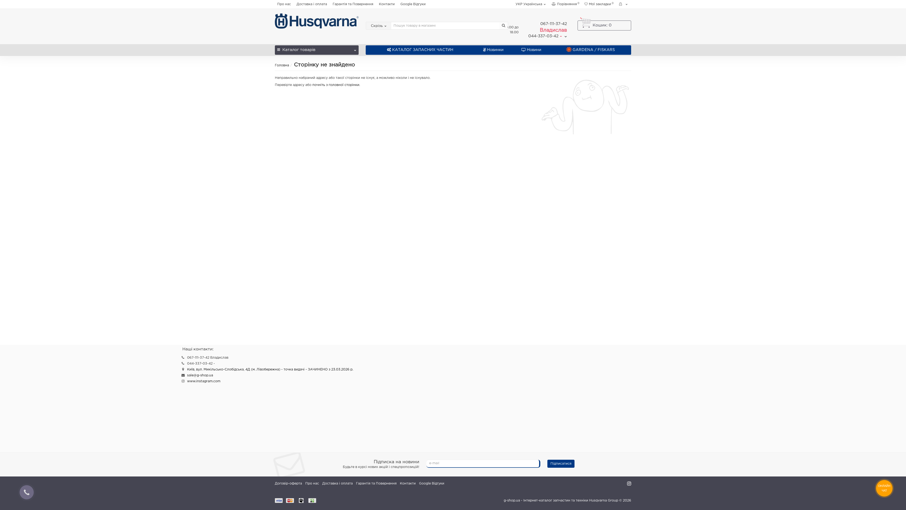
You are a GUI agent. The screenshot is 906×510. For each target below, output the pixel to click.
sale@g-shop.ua (200, 375)
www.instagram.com (203, 381)
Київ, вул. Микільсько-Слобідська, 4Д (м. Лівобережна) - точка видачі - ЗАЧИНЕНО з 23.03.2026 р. (270, 369)
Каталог (298, 50)
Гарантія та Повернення (353, 4)
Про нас (284, 4)
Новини (534, 50)
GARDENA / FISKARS (594, 50)
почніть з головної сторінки (335, 85)
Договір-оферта (288, 483)
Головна (282, 65)
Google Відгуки (413, 4)
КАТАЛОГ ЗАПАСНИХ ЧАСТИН (422, 50)
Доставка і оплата (312, 4)
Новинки (495, 50)
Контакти (387, 4)
